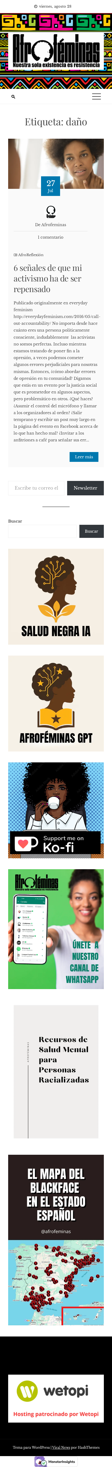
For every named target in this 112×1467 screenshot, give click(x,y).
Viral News (61, 1447)
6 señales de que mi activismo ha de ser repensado (48, 278)
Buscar (15, 521)
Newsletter (85, 488)
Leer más (84, 456)
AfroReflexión (30, 255)
